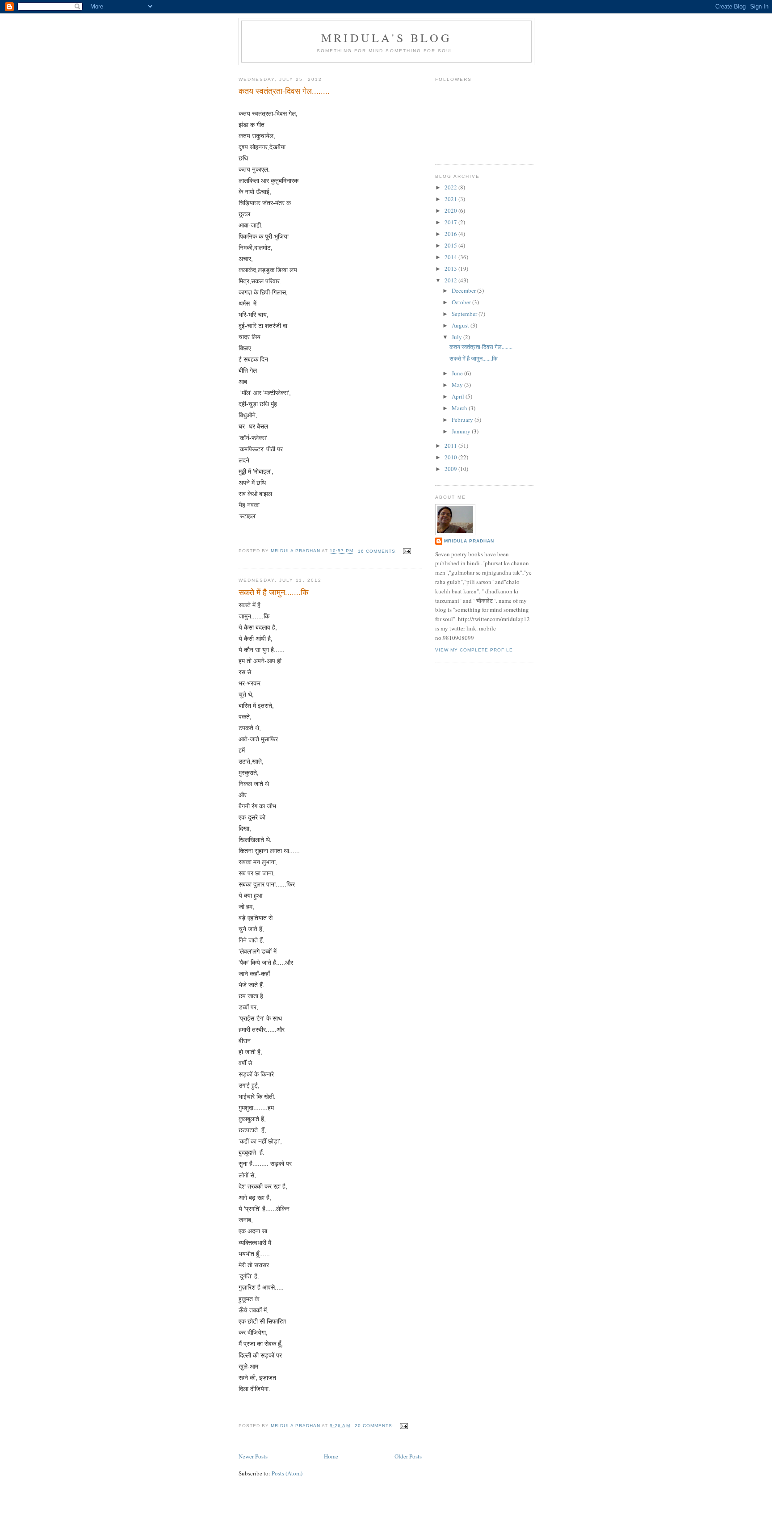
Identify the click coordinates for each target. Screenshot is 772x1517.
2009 (451, 469)
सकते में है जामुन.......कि (273, 592)
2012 (451, 280)
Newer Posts (253, 1456)
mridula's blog (386, 37)
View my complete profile (474, 649)
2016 (451, 234)
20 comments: (375, 1425)
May (458, 385)
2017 (451, 222)
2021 (451, 199)
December (464, 290)
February (463, 420)
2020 (451, 210)
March (460, 408)
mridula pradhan (469, 540)
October (462, 302)
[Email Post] (407, 551)
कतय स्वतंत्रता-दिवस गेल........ (284, 90)
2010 (451, 457)
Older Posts (408, 1456)
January (462, 431)
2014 (451, 257)
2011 (451, 445)
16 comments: (378, 551)
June (458, 373)
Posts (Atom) (287, 1473)
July (457, 337)
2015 (451, 245)
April (459, 396)
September (465, 314)
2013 (451, 269)
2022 (451, 187)
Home (331, 1456)
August (461, 325)
